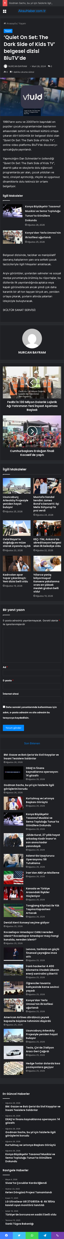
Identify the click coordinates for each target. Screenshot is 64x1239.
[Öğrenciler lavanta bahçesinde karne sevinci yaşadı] (13, 988)
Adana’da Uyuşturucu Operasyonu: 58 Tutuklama (40, 859)
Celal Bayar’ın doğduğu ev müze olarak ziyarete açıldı (17, 542)
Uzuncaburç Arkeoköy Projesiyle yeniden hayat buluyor (15, 502)
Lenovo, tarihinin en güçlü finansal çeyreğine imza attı (42, 952)
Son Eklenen (32, 743)
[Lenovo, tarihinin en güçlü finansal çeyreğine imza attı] (13, 954)
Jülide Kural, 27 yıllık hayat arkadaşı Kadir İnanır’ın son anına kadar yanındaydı (43, 840)
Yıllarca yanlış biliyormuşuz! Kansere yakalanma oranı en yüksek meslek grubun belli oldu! (46, 583)
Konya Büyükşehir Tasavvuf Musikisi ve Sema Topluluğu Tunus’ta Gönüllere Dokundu (42, 819)
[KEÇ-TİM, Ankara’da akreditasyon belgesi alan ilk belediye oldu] (47, 528)
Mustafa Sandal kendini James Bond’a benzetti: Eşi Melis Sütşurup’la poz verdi (46, 503)
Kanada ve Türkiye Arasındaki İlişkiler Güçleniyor (38, 892)
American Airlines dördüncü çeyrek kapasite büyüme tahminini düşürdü (27, 1019)
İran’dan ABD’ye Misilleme (42, 872)
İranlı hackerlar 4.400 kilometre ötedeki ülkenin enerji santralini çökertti (42, 969)
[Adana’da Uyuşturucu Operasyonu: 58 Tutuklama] (13, 860)
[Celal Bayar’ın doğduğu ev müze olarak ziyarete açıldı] (17, 528)
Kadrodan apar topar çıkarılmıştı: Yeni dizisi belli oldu (15, 578)
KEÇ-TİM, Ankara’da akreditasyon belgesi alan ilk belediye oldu (47, 542)
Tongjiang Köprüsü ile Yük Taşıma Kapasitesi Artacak (42, 909)
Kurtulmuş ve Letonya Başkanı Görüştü (40, 800)
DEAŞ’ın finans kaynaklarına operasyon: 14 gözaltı (42, 771)
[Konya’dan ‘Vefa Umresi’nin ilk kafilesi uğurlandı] (12, 237)
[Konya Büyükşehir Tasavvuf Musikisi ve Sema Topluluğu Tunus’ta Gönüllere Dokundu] (12, 210)
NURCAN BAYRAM (17, 66)
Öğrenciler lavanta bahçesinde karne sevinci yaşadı (42, 986)
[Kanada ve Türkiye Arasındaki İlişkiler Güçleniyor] (13, 893)
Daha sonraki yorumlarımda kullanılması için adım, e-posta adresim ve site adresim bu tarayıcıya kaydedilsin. (30, 712)
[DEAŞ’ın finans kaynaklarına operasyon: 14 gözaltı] (13, 773)
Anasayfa (11, 23)
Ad (5, 667)
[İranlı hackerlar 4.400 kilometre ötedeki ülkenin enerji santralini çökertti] (13, 971)
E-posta (8, 680)
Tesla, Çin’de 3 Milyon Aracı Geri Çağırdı (40, 1049)
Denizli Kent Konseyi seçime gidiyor (26, 922)
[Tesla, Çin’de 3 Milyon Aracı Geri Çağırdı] (13, 1052)
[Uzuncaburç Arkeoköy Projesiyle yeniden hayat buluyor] (17, 486)
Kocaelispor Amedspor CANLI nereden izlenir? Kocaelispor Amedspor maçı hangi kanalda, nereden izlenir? (31, 935)
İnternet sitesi (11, 693)
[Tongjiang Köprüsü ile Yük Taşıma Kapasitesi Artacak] (13, 910)
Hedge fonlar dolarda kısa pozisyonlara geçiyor (43, 1065)
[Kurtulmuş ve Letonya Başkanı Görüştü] (13, 803)
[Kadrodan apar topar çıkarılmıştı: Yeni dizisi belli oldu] (17, 563)
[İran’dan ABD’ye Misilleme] (13, 877)
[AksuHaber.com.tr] (32, 11)
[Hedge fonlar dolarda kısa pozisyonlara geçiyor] (13, 1068)
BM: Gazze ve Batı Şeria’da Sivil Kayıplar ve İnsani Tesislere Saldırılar (31, 756)
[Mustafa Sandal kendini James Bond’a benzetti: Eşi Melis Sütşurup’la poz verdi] (47, 486)
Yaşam (22, 23)
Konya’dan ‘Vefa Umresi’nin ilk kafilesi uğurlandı (39, 1003)
